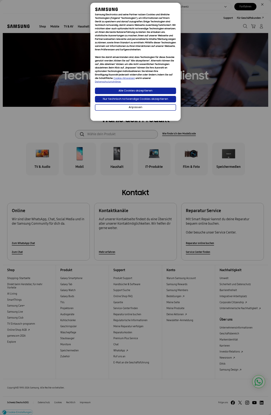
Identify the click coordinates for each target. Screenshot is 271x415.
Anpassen (135, 107)
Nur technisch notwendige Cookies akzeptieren (135, 99)
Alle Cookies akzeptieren (135, 90)
